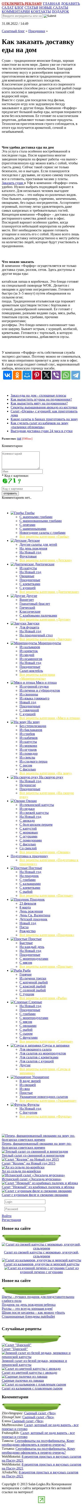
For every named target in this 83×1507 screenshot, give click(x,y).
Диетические (44, 564)
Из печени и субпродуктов (39, 690)
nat (19, 438)
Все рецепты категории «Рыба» (43, 998)
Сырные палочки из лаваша (23, 1380)
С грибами (27, 880)
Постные (35, 868)
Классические (30, 611)
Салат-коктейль (31, 671)
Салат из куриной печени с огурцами (49, 1270)
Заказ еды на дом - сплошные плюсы (38, 395)
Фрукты (32, 1104)
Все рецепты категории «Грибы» (44, 536)
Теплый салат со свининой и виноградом (33, 1155)
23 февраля (27, 903)
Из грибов (27, 734)
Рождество (27, 931)
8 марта (25, 907)
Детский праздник (33, 919)
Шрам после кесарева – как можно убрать (33, 1312)
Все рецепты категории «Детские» (45, 560)
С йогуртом (28, 1112)
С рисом (25, 765)
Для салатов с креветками (38, 1057)
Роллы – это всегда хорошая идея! (27, 1308)
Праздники (36, 31)
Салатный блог (13, 31)
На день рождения (33, 548)
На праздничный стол (36, 635)
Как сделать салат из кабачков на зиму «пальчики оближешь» (39, 425)
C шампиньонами (32, 529)
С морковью (28, 832)
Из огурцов (28, 749)
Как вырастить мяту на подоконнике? (39, 403)
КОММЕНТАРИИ (16, 11)
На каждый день (31, 947)
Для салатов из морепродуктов (42, 1053)
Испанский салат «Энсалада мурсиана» (32, 1179)
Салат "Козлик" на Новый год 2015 (28, 1163)
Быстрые (26, 943)
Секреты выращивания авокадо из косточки (44, 407)
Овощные (26, 576)
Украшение (40, 1077)
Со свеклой (28, 848)
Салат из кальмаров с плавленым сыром (32, 1388)
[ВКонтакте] (7, 375)
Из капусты (28, 568)
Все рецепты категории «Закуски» (45, 639)
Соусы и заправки (55, 1045)
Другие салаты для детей (38, 544)
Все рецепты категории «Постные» (46, 895)
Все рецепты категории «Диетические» (49, 592)
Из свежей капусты (34, 813)
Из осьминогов (30, 659)
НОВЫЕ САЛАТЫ (53, 7)
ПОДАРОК (60, 11)
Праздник (37, 899)
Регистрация (11, 1220)
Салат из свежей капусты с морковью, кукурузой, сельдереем (41, 1254)
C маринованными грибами (40, 521)
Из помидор (28, 753)
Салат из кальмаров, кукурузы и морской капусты (41, 1264)
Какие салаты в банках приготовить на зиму (44, 419)
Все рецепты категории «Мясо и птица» (49, 718)
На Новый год (30, 552)
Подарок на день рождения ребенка (29, 1304)
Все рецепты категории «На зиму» (45, 773)
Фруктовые (28, 556)
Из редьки (27, 809)
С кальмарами (30, 884)
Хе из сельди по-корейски (21, 1171)
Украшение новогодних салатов (43, 1097)
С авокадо (27, 820)
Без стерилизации (32, 726)
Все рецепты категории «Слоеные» (46, 1041)
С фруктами (28, 1037)
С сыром (26, 1033)
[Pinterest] (36, 375)
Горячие (25, 974)
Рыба (26, 970)
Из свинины (28, 694)
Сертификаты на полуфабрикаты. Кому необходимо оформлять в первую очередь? (38, 1443)
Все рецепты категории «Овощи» (44, 852)
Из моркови (28, 745)
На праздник (29, 876)
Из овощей (27, 1085)
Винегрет (26, 600)
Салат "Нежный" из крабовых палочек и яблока (38, 1187)
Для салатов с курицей (36, 1061)
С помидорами (30, 840)
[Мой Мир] (27, 375)
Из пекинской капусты (36, 805)
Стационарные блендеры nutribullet (28, 1316)
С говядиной (29, 710)
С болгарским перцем (35, 824)
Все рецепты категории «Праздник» (46, 935)
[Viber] (56, 375)
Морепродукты (49, 643)
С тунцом (26, 994)
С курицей (27, 588)
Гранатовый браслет (34, 603)
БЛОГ (19, 7)
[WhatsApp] (66, 375)
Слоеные (35, 1002)
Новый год (27, 702)
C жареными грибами (35, 517)
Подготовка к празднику (29, 856)
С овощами (28, 1026)
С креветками (29, 584)
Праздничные (29, 580)
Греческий (27, 607)
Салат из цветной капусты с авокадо (29, 1372)
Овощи (31, 801)
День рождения (31, 911)
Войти (7, 1216)
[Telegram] (75, 375)
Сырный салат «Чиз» (40, 1413)
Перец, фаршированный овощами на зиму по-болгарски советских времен (36, 1145)
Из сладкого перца (33, 761)
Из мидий (26, 655)
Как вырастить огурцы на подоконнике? (41, 399)
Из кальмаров (29, 647)
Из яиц (24, 1089)
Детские (33, 540)
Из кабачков (28, 738)
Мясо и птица (46, 682)
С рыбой (26, 891)
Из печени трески (32, 978)
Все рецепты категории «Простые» (46, 966)
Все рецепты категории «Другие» (45, 619)
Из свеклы (27, 757)
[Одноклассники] (17, 375)
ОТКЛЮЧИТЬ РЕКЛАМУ (22, 3)
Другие (31, 596)
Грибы (29, 513)
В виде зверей (30, 1081)
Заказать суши (13, 183)
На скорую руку (50, 777)
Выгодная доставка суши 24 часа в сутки (42, 431)
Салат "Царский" (15, 1349)
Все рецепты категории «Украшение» (48, 1100)
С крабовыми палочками (38, 615)
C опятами (27, 525)
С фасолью (27, 769)
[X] (46, 375)
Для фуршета (29, 627)
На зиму (33, 722)
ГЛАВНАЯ (51, 3)
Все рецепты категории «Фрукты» (45, 1116)
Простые (34, 939)
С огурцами (28, 836)
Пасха (24, 927)
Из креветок (28, 651)
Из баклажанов (30, 730)
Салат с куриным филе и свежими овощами (35, 1195)
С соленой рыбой (32, 990)
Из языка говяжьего (34, 698)
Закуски (32, 623)
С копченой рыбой (33, 982)
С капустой (28, 828)
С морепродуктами (33, 958)
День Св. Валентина (34, 915)
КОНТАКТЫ (41, 11)
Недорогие (27, 785)
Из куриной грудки (34, 686)
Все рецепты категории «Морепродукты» (37, 676)
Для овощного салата (35, 1049)
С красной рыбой (32, 986)
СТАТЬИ (31, 7)
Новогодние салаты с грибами (42, 532)
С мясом (25, 962)
